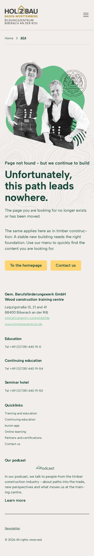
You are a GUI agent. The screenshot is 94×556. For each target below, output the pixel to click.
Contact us (66, 265)
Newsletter (12, 528)
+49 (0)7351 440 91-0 (25, 347)
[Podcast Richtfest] (45, 468)
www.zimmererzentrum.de (23, 324)
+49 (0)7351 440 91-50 (26, 391)
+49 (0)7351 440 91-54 (26, 369)
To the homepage (26, 265)
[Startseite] (21, 14)
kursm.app (12, 425)
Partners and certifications (23, 438)
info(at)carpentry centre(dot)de (27, 318)
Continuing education (20, 419)
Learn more (15, 500)
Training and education (21, 413)
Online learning (15, 432)
